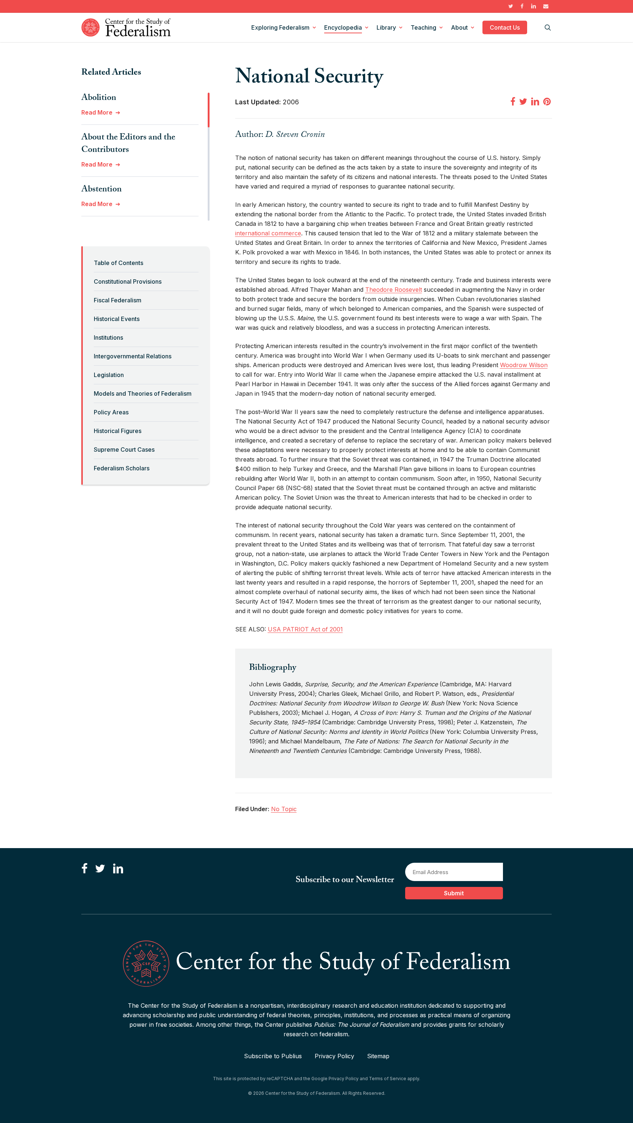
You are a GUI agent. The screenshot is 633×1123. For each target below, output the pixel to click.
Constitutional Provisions (128, 281)
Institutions (108, 337)
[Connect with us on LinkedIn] (117, 869)
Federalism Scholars (121, 468)
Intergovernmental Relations (132, 356)
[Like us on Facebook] (84, 869)
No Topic (284, 809)
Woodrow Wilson (524, 365)
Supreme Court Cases (124, 449)
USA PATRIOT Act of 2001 (305, 629)
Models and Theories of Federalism (143, 393)
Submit (454, 893)
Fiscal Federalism (117, 300)
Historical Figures (117, 430)
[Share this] (512, 101)
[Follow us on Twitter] (100, 869)
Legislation (109, 374)
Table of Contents (118, 262)
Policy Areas (111, 412)
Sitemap (378, 1056)
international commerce (268, 233)
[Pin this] (547, 101)
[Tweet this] (523, 101)
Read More (96, 112)
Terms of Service (387, 1078)
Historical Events (117, 318)
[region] (145, 157)
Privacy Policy (334, 1056)
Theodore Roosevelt (393, 289)
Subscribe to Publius (273, 1056)
